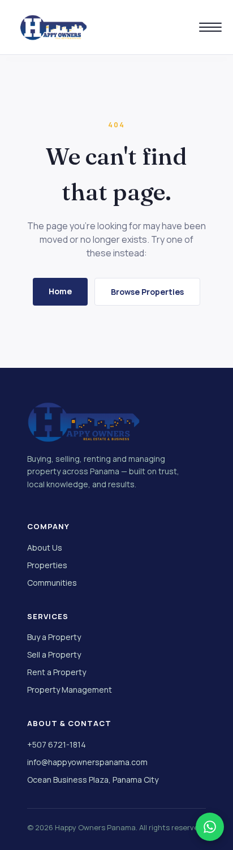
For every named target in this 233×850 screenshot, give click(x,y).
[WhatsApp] (210, 827)
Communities (52, 582)
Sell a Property (54, 654)
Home (60, 291)
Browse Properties (147, 291)
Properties (47, 565)
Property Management (69, 689)
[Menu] (210, 27)
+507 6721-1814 (56, 744)
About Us (44, 547)
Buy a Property (54, 637)
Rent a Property (56, 672)
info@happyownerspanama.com (87, 762)
